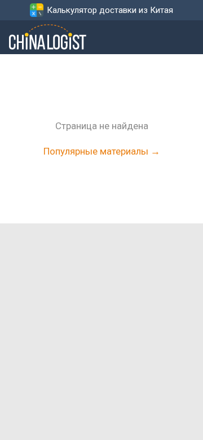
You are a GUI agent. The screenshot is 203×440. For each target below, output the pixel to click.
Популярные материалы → (101, 151)
